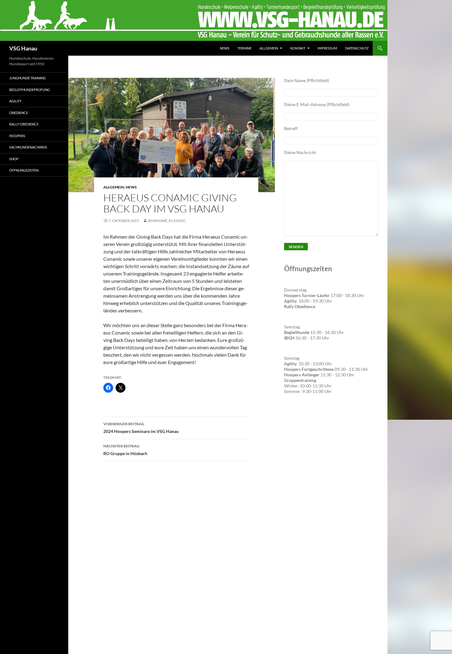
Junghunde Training (27, 78)
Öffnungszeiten (23, 170)
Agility (15, 101)
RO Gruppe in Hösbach (125, 450)
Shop (13, 159)
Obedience (18, 113)
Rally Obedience (23, 124)
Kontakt (297, 48)
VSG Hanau (23, 48)
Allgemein (269, 48)
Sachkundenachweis (28, 147)
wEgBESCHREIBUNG (307, 417)
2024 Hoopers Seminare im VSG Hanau (141, 428)
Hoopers (17, 136)
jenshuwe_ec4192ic (167, 220)
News (224, 48)
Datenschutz (357, 48)
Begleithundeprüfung (29, 90)
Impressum (327, 48)
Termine (244, 48)
